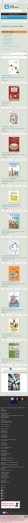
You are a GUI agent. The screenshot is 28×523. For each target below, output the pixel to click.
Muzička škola (6, 44)
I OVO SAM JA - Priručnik (7, 126)
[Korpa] (24, 1)
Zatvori (26, 516)
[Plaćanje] (25, 1)
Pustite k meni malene (7, 334)
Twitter (4, 490)
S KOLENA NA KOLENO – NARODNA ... (11, 152)
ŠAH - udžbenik (5, 229)
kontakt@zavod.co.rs (6, 424)
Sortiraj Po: (25, 51)
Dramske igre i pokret (7, 101)
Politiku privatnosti (20, 518)
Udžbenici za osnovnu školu (17, 21)
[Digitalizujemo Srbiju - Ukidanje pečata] (10, 504)
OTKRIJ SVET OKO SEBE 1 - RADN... (10, 255)
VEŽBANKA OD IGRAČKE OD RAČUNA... (11, 204)
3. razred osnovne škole (8, 36)
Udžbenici (8, 21)
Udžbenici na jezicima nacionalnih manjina (11, 46)
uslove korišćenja (3, 519)
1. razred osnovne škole (8, 34)
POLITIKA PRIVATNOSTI (5, 426)
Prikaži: (25, 55)
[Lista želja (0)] (22, 1)
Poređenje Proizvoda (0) (5, 49)
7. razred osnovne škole (8, 42)
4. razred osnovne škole (8, 38)
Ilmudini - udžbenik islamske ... (9, 359)
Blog (3, 498)
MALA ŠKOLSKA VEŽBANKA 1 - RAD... (11, 282)
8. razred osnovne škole (8, 43)
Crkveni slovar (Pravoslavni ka (9, 308)
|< (2, 368)
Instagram (4, 493)
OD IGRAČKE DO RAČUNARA (9, 178)
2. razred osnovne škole (8, 35)
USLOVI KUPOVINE (4, 428)
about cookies (9, 521)
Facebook (4, 487)
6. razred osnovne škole (8, 40)
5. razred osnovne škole (8, 39)
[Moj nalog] (20, 1)
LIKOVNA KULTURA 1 (7, 75)
